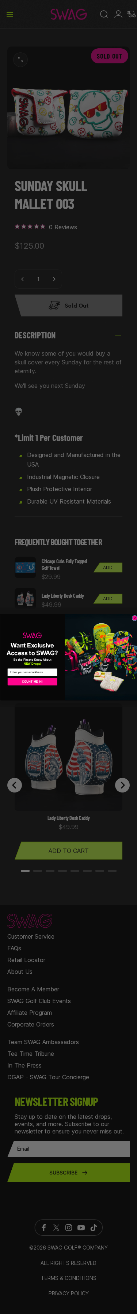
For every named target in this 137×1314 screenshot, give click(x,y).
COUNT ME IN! (32, 681)
